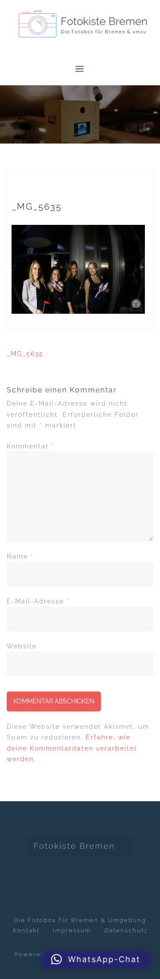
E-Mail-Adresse (38, 601)
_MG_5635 (25, 353)
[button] (95, 959)
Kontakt (26, 930)
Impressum (72, 930)
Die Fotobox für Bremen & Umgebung (80, 920)
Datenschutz (126, 930)
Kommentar (31, 446)
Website (22, 646)
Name (20, 556)
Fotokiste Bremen (74, 846)
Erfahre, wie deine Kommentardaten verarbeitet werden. (72, 748)
